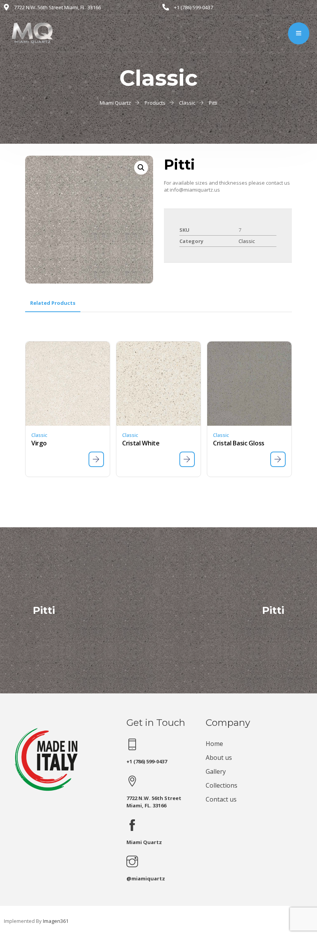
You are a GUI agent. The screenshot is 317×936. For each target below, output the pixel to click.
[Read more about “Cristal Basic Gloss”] (278, 459)
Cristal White (141, 443)
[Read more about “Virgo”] (96, 459)
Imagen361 (55, 920)
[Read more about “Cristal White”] (187, 459)
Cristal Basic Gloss (238, 443)
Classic (247, 241)
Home (214, 743)
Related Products (52, 302)
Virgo (38, 443)
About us (219, 757)
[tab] (52, 303)
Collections (221, 785)
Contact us (221, 799)
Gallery (216, 771)
